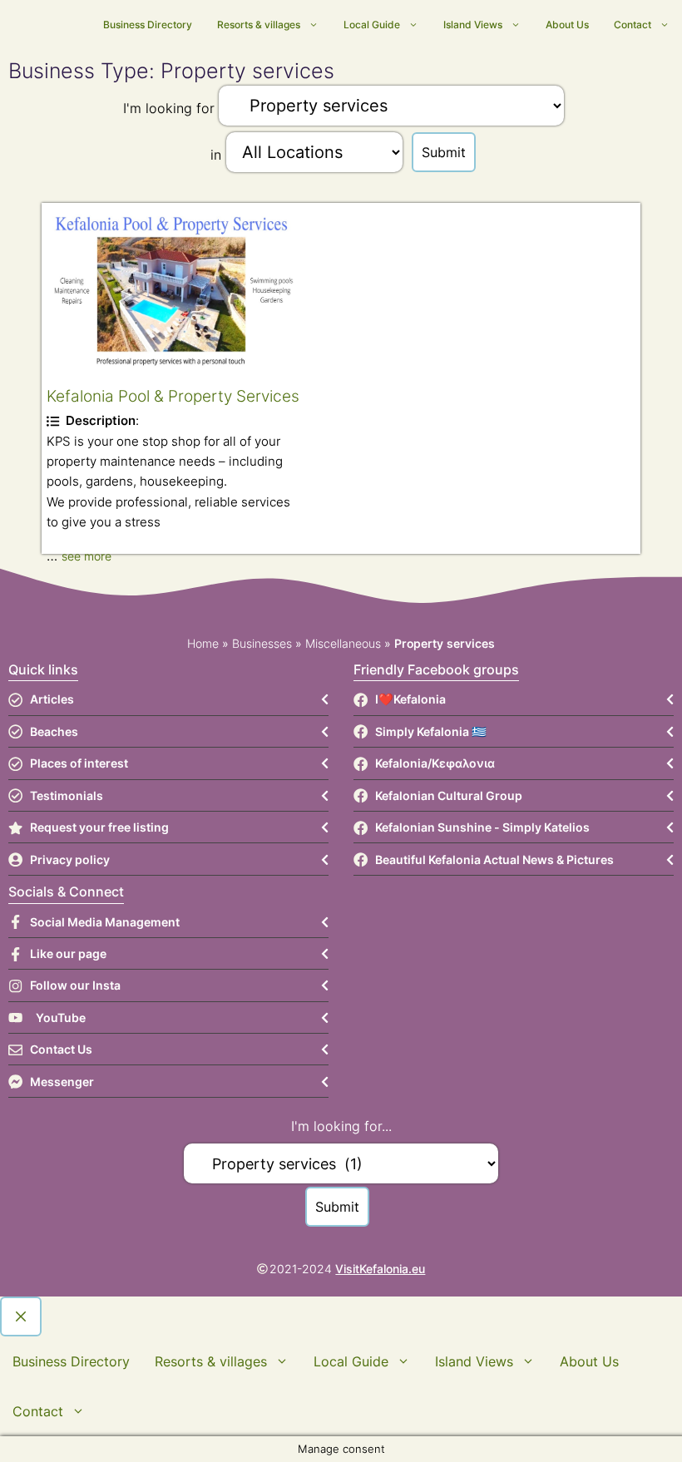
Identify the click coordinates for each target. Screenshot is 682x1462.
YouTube (61, 1017)
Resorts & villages (258, 24)
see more (86, 556)
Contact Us (61, 1049)
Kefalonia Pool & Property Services (173, 396)
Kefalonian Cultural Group (448, 795)
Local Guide (371, 24)
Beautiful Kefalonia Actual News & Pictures (494, 859)
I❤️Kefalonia (410, 699)
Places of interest (79, 763)
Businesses (262, 643)
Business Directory (147, 24)
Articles (52, 699)
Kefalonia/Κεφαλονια (435, 763)
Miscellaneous (343, 643)
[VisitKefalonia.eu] (89, 25)
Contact (632, 24)
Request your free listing (99, 827)
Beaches (54, 731)
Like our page (68, 953)
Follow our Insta (75, 985)
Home (203, 643)
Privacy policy (70, 859)
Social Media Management (105, 922)
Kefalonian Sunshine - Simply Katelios (482, 827)
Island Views (472, 24)
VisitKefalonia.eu (380, 1269)
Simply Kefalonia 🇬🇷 (431, 731)
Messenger (62, 1081)
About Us (567, 24)
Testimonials (66, 795)
